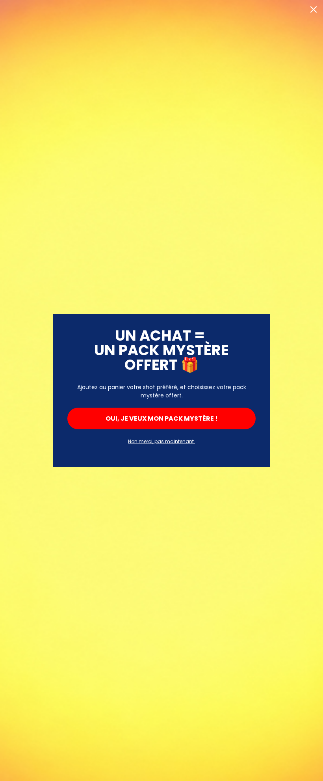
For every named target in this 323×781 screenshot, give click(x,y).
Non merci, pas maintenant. (161, 441)
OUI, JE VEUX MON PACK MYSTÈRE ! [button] (162, 418)
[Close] (313, 9)
